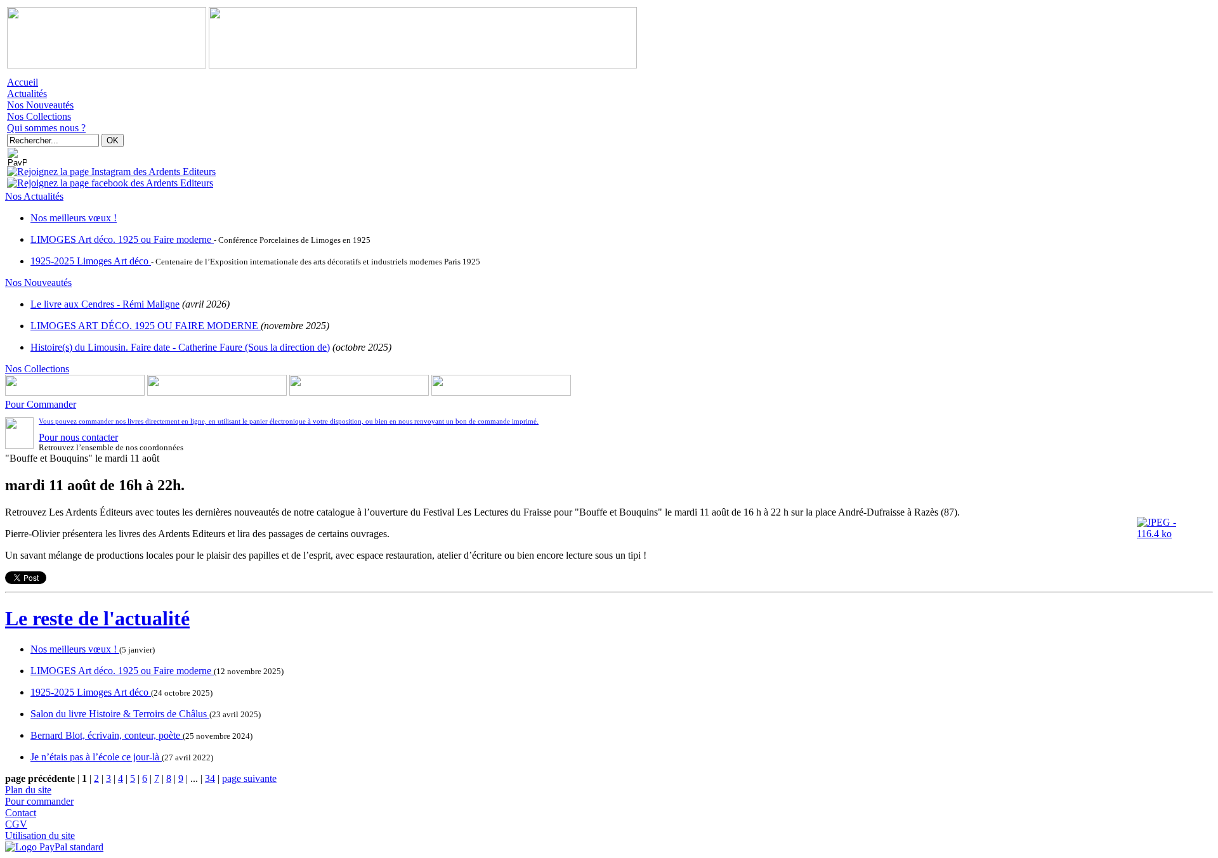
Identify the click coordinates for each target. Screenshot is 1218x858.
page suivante (249, 778)
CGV (16, 824)
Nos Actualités (34, 196)
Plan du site (28, 789)
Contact (20, 812)
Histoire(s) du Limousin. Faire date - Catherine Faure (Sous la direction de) (180, 347)
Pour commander (39, 801)
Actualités (27, 93)
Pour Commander (40, 404)
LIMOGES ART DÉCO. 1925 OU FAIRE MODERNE (145, 325)
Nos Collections (39, 116)
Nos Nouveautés (40, 105)
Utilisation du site (40, 835)
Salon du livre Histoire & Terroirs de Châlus (119, 713)
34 (210, 778)
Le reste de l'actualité (97, 618)
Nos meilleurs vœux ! (73, 217)
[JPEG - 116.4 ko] (1175, 533)
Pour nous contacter (78, 437)
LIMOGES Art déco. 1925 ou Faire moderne (122, 239)
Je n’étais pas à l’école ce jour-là (96, 756)
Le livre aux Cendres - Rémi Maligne (105, 304)
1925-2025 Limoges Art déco (90, 261)
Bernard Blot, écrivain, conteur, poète (106, 735)
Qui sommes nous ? (46, 127)
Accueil (22, 82)
